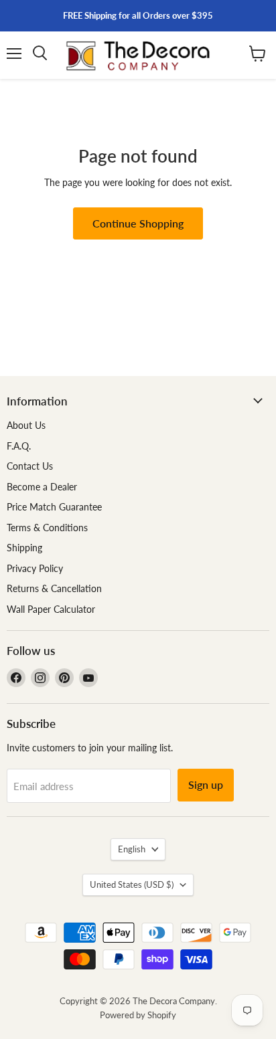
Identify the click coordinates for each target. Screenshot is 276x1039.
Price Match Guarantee (54, 506)
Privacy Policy (35, 568)
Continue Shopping (138, 223)
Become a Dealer (42, 486)
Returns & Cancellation (54, 588)
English (131, 849)
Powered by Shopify (138, 1015)
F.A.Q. (19, 446)
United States (132, 884)
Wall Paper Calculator (51, 609)
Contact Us (30, 466)
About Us (26, 425)
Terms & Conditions (47, 527)
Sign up (205, 784)
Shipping (24, 547)
